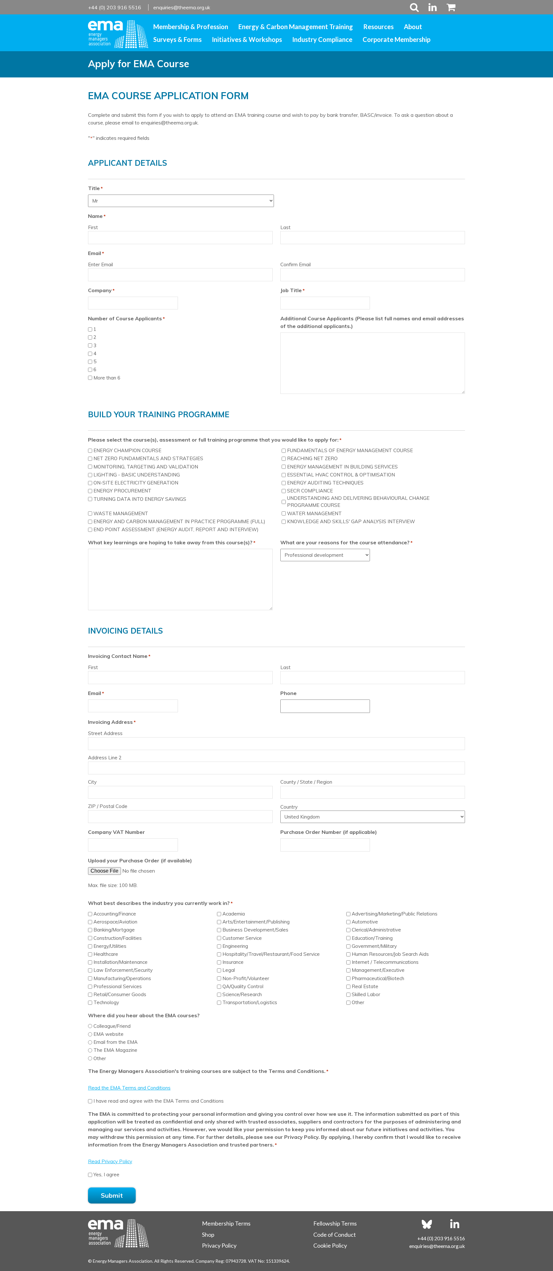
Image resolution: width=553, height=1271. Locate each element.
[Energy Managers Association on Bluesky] (427, 1224)
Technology (106, 1002)
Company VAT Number (116, 832)
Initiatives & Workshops (247, 39)
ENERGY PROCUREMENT (122, 491)
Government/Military (374, 946)
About (413, 26)
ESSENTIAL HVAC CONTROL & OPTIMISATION (341, 475)
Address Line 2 (105, 758)
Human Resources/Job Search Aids (390, 954)
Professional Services (117, 986)
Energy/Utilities (109, 946)
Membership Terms (226, 1223)
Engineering (235, 946)
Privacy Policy (219, 1245)
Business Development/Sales (255, 930)
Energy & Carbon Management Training (295, 26)
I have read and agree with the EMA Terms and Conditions (158, 1101)
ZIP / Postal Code (107, 806)
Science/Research (242, 994)
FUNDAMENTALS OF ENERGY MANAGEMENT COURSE (350, 450)
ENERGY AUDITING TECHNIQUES (325, 483)
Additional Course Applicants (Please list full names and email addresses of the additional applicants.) (372, 322)
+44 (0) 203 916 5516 (115, 7)
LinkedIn (433, 7)
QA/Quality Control (242, 986)
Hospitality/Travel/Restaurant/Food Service (271, 954)
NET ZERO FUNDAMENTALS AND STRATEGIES (148, 458)
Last (285, 227)
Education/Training (372, 938)
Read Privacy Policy (110, 1161)
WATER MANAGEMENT (314, 513)
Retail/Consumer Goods (119, 994)
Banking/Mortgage (114, 930)
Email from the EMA (115, 1042)
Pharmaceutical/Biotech (378, 978)
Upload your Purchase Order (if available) (140, 860)
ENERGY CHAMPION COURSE (127, 450)
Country (289, 807)
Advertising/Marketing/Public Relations (394, 914)
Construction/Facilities (117, 938)
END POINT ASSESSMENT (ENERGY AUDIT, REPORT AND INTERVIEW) (176, 529)
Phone (288, 693)
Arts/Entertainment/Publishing (256, 922)
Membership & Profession (190, 26)
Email (96, 693)
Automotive (365, 922)
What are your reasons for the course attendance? (346, 542)
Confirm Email (295, 264)
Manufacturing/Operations (122, 978)
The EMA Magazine (115, 1050)
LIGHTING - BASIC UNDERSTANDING (136, 475)
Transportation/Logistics (249, 1002)
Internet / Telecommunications (385, 962)
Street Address (105, 733)
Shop (208, 1234)
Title (95, 188)
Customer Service (242, 938)
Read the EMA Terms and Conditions (129, 1088)
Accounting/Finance (114, 914)
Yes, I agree (106, 1174)
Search (414, 7)
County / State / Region (306, 782)
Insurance (233, 962)
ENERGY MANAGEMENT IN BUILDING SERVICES (342, 467)
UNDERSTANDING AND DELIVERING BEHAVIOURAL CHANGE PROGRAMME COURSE (358, 501)
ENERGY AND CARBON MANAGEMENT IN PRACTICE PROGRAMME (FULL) (179, 521)
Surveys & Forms (177, 39)
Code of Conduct (334, 1234)
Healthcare (105, 954)
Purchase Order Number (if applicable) (328, 832)
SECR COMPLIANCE (310, 491)
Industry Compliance (322, 39)
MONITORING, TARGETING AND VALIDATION (145, 467)
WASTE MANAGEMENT (120, 513)
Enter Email (100, 264)
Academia (233, 914)
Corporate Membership (396, 39)
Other (358, 1002)
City (92, 782)
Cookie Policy (330, 1245)
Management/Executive (378, 970)
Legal (228, 970)
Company (101, 290)
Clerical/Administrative (376, 930)
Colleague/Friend (112, 1026)
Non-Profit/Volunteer (245, 978)
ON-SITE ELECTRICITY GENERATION (135, 483)
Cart (448, 7)
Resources (378, 26)
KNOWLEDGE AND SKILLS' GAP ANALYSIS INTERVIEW (351, 521)
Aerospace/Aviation (115, 922)
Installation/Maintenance (120, 962)
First (93, 227)
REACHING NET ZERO (312, 458)
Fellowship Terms (335, 1223)
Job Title (292, 290)
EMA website (108, 1034)
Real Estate (365, 986)
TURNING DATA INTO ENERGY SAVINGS (139, 499)
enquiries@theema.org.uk (181, 7)
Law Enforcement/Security (123, 970)
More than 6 (106, 378)
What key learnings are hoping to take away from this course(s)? (171, 542)
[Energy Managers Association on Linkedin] (455, 1224)
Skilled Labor (366, 994)
